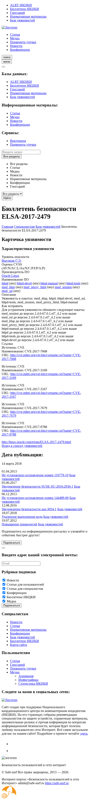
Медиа (14, 38)
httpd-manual (49, 283)
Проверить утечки (23, 42)
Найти (7, 198)
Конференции (20, 49)
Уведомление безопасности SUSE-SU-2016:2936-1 (37, 486)
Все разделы (11, 156)
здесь (83, 733)
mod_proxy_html (34, 287)
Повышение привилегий (19, 524)
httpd (5, 283)
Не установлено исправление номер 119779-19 (35, 475)
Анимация (25, 676)
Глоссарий (17, 12)
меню (6, 61)
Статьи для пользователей (25, 584)
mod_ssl (7, 291)
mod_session (63, 287)
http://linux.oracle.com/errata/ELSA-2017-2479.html (36, 442)
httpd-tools (73, 283)
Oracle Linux (10, 275)
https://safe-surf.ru (57, 783)
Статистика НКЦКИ (33, 683)
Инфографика (28, 680)
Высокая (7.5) (11, 260)
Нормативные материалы (28, 16)
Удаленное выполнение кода (22, 516)
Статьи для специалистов (25, 588)
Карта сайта (18, 645)
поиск (6, 57)
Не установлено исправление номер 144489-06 (35, 498)
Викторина (18, 141)
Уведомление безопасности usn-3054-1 (29, 509)
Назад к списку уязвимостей (22, 446)
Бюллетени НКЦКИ (24, 9)
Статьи (15, 34)
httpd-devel (24, 283)
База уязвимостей (22, 20)
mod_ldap (8, 287)
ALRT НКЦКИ (21, 5)
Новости (16, 46)
